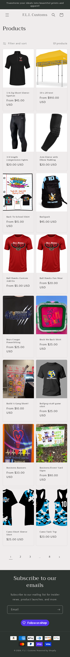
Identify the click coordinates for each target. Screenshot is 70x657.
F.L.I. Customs (29, 651)
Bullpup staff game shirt (50, 405)
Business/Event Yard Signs (51, 469)
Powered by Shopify (46, 651)
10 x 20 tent (46, 93)
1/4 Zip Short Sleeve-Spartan (18, 94)
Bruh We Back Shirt (50, 339)
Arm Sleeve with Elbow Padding (49, 158)
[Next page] (59, 557)
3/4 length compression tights (17, 158)
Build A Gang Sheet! (17, 403)
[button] (7, 15)
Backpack (45, 217)
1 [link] (10, 556)
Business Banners (16, 468)
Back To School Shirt (18, 217)
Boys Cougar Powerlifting (13, 341)
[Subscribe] (59, 609)
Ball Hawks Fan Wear (51, 278)
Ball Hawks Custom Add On (17, 279)
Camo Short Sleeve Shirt (16, 533)
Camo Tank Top (48, 532)
